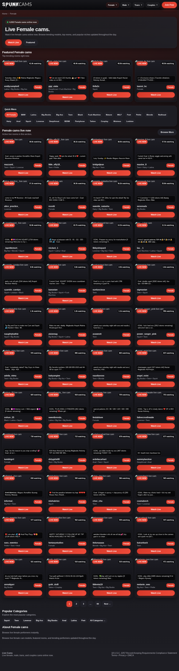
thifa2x (96, 86)
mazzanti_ (9, 164)
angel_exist (142, 376)
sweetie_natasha (101, 206)
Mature (109, 115)
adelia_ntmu (10, 376)
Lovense (40, 121)
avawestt (97, 334)
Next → (107, 604)
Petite (138, 115)
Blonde (150, 115)
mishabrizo (53, 501)
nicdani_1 (53, 248)
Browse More (167, 132)
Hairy (9, 121)
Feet (129, 115)
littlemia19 (98, 584)
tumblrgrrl (9, 459)
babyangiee (54, 376)
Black (80, 115)
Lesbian (130, 121)
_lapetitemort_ (11, 248)
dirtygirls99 (54, 459)
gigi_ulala (53, 86)
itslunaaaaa (98, 543)
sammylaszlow (144, 459)
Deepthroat (53, 89)
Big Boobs (15, 89)
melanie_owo (143, 584)
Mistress (117, 121)
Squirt (95, 89)
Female (112, 5)
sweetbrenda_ (55, 417)
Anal (18, 121)
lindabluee (98, 417)
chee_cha (97, 501)
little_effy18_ (54, 164)
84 (98, 604)
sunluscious (99, 290)
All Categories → (97, 620)
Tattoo (93, 121)
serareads (142, 206)
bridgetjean (98, 164)
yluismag (53, 334)
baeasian (53, 290)
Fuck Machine (65, 89)
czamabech (142, 501)
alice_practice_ (11, 206)
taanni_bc (142, 86)
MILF (119, 115)
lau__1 (140, 248)
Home (4, 14)
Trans (138, 5)
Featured (30, 42)
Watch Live (13, 42)
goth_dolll (53, 584)
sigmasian (142, 290)
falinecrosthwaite (145, 417)
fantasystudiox (55, 543)
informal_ (8, 501)
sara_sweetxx (11, 543)
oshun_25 (9, 417)
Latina (7, 89)
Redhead (162, 115)
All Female (11, 115)
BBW (23, 115)
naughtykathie (11, 334)
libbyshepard (99, 248)
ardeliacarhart (99, 459)
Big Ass (24, 89)
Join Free (169, 5)
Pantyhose (80, 121)
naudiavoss (98, 376)
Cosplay (104, 121)
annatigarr (9, 584)
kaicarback (142, 543)
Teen (70, 115)
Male (125, 5)
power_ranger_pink (146, 334)
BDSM (67, 121)
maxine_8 (142, 164)
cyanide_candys (12, 290)
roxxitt (51, 206)
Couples (153, 5)
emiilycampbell (11, 86)
